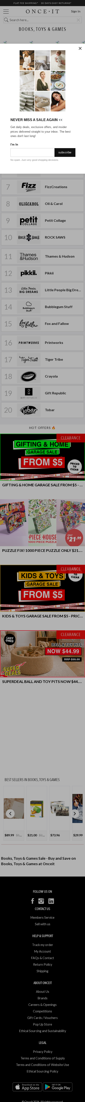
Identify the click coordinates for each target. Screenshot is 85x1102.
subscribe (64, 152)
